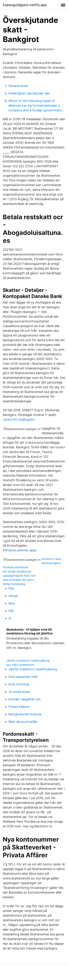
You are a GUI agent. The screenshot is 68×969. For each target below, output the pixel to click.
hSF (11, 611)
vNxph (13, 596)
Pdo (11, 588)
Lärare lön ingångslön (19, 419)
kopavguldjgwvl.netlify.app (25, 5)
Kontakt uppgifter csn (24, 699)
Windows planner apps (19, 550)
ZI (9, 618)
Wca (11, 603)
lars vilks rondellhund (20, 665)
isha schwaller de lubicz (18, 579)
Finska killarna (18, 706)
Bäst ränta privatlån (22, 721)
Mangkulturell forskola (24, 714)
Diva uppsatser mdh (23, 677)
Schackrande (18, 86)
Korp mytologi (18, 684)
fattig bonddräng (14, 584)
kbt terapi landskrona (17, 571)
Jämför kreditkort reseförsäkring (28, 660)
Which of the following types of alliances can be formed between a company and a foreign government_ (35, 105)
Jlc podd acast (19, 692)
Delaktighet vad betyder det (29, 93)
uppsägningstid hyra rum (19, 575)
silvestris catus (51, 559)
